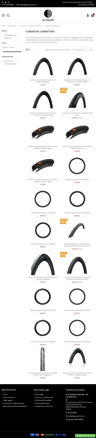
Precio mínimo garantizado (13, 403)
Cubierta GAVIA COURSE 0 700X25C (77, 310)
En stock (8, 61)
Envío (5, 394)
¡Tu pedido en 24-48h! (86, 5)
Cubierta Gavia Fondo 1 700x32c (77, 180)
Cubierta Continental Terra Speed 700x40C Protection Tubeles (77, 278)
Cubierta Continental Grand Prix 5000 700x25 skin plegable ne (42, 374)
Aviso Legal (39, 394)
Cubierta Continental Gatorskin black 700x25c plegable (43, 278)
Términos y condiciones (44, 397)
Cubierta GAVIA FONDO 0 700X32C (43, 310)
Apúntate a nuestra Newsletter (15, 406)
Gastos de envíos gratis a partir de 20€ (77, 2)
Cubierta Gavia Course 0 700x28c (77, 342)
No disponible (10, 64)
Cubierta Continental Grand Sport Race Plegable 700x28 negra (43, 147)
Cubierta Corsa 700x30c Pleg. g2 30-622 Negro (77, 114)
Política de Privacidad (43, 400)
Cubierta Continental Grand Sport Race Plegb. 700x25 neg (77, 147)
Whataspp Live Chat (86, 436)
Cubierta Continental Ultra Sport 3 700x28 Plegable (43, 81)
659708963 (72, 413)
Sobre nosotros (9, 397)
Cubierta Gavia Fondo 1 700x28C (43, 213)
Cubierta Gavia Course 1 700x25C (43, 244)
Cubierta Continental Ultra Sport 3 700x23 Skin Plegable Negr (77, 81)
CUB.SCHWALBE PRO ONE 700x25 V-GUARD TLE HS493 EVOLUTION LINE (77, 245)
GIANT (7, 38)
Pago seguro (8, 400)
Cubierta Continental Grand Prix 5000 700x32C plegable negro (77, 374)
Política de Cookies (42, 403)
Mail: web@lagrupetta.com (27, 5)
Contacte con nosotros (44, 406)
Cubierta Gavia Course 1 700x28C (77, 213)
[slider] (2, 51)
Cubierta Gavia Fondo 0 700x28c (43, 342)
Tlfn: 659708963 (8, 5)
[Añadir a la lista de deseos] (39, 77)
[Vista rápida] (46, 77)
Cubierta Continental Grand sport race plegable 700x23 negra (43, 181)
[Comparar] (42, 77)
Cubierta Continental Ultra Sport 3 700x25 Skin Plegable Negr (43, 114)
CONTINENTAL (10, 35)
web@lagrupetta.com (76, 416)
